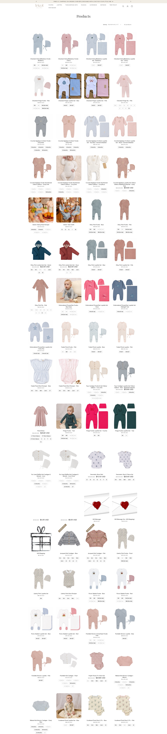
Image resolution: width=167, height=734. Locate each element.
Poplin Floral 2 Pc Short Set (97, 675)
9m (36, 269)
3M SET (100, 65)
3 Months (33, 147)
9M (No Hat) (45, 65)
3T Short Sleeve (46, 436)
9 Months (48, 147)
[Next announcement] (131, 1)
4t (93, 479)
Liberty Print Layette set (41, 593)
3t (42, 272)
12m (68, 269)
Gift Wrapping (41, 553)
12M (131, 558)
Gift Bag (41, 504)
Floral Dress (40, 431)
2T (50, 390)
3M (34, 65)
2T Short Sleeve (35, 436)
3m (60, 558)
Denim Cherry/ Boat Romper (41, 224)
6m (32, 269)
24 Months (67, 486)
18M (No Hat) (45, 108)
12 (65, 229)
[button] (123, 6)
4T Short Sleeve (35, 439)
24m (49, 269)
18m (73, 269)
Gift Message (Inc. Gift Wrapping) (124, 519)
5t (97, 479)
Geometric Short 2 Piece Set (124, 474)
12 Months (37, 150)
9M (126, 558)
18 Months (44, 150)
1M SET (65, 105)
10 (129, 108)
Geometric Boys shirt (96, 474)
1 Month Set (92, 311)
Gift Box (68, 504)
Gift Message (97, 519)
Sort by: (105, 24)
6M (66, 65)
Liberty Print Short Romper (69, 593)
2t (39, 272)
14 (68, 229)
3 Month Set (45, 353)
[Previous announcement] (36, 1)
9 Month (40, 229)
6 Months (40, 147)
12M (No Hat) (64, 68)
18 (75, 229)
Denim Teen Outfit (68, 224)
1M (94, 435)
